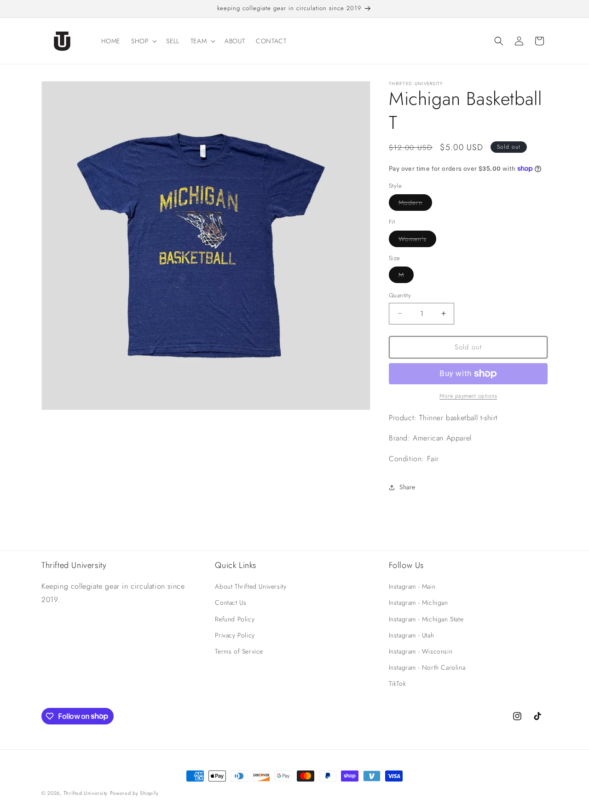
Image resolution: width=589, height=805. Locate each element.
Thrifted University (86, 793)
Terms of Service (239, 651)
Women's (417, 240)
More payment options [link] (468, 396)
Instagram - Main (412, 586)
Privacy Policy (234, 635)
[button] (143, 41)
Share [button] (407, 487)
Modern (415, 204)
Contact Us (230, 602)
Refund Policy (234, 619)
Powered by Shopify (134, 793)
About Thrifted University (250, 586)
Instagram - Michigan (418, 602)
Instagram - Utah (411, 635)
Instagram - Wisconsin (421, 651)
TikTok (397, 683)
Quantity (400, 295)
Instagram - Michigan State (426, 619)
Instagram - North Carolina (427, 667)
